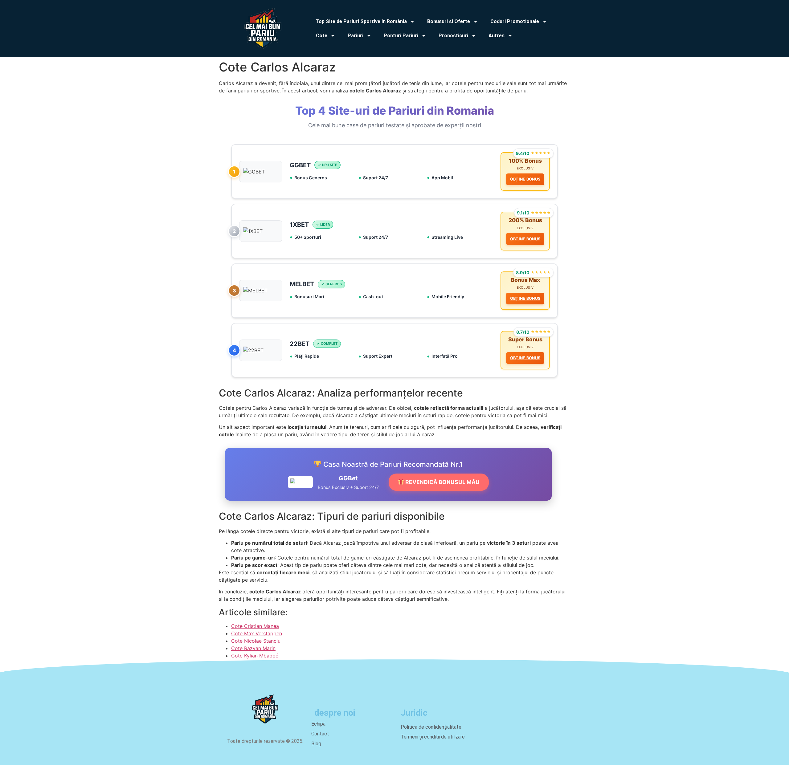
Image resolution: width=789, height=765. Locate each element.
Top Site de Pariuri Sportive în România (361, 21)
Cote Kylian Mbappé (254, 656)
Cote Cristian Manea (255, 626)
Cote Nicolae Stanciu (255, 641)
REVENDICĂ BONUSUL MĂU (442, 482)
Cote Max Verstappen (256, 633)
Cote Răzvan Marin (253, 648)
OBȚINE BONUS (525, 179)
